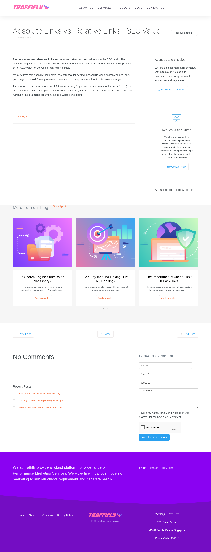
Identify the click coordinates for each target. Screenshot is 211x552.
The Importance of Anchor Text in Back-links (169, 279)
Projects (123, 7)
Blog (139, 7)
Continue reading (42, 298)
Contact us (156, 7)
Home (22, 515)
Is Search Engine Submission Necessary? (42, 279)
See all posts (60, 206)
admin (22, 117)
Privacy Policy (65, 515)
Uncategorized (23, 37)
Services (105, 7)
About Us (86, 7)
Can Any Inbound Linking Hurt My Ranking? (106, 279)
